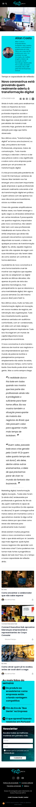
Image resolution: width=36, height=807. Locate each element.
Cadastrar (18, 758)
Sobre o (26, 786)
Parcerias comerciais (14, 786)
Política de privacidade (10, 783)
